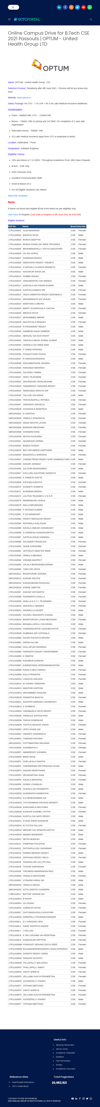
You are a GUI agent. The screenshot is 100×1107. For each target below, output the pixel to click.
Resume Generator (65, 1045)
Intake (59, 1064)
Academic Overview (65, 1068)
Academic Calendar (65, 1052)
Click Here (13, 214)
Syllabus (60, 1056)
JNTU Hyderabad (20, 1086)
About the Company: (18, 195)
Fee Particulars (63, 1060)
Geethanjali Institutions (23, 1082)
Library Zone (62, 1049)
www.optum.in (24, 97)
